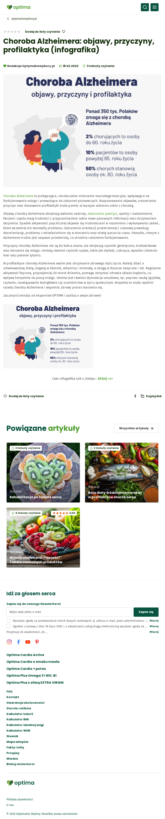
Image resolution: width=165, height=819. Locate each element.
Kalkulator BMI (17, 719)
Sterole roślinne (18, 708)
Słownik (12, 736)
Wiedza (12, 759)
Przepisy (13, 753)
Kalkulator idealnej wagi (25, 725)
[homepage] (18, 7)
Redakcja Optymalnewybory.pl (31, 66)
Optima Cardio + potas (26, 669)
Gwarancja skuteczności (25, 703)
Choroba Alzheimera (18, 196)
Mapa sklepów (17, 742)
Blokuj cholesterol (20, 764)
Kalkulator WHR (18, 731)
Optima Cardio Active (25, 655)
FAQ (9, 691)
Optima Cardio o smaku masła (33, 662)
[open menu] (155, 7)
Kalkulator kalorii (19, 714)
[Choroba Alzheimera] (48, 371)
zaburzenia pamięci (103, 214)
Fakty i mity (15, 747)
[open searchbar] (145, 7)
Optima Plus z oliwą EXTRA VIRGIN (35, 682)
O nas (10, 805)
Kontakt (12, 697)
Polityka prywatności (19, 799)
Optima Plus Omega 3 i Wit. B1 (31, 675)
